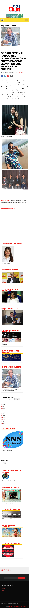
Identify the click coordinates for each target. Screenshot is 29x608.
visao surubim (21, 72)
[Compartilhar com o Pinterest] (8, 76)
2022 (3, 412)
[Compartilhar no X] (5, 76)
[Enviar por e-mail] (11, 76)
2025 (3, 406)
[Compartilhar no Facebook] (2, 76)
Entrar (3, 588)
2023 (3, 410)
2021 (3, 414)
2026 (3, 404)
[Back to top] (25, 604)
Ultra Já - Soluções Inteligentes (19, 606)
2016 (3, 423)
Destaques (8, 463)
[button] (2, 20)
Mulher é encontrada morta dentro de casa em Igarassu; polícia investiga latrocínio (13, 202)
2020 (3, 416)
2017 (3, 421)
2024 (3, 408)
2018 (3, 420)
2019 (3, 418)
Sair (3, 590)
